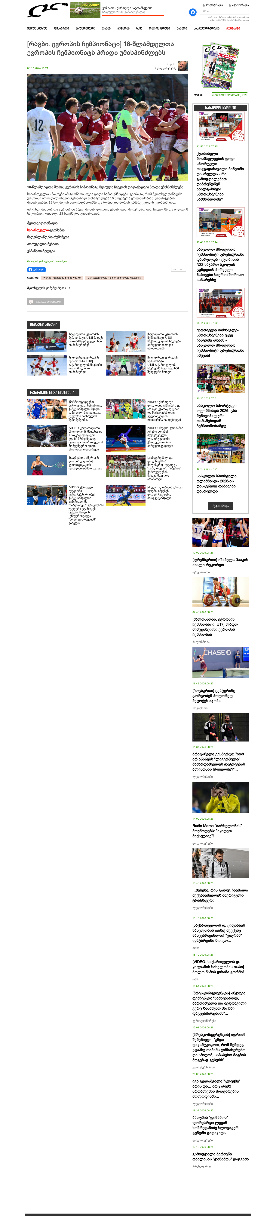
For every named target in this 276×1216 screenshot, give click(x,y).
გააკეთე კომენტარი (48, 302)
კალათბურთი (85, 28)
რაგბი (106, 28)
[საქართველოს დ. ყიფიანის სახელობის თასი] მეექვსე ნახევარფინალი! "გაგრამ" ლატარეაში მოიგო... (218, 933)
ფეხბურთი (61, 28)
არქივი (198, 95)
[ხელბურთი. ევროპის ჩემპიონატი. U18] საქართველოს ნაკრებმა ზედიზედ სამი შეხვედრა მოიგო (163, 364)
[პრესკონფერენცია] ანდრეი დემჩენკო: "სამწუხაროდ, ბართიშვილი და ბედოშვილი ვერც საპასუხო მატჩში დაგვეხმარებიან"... (219, 1003)
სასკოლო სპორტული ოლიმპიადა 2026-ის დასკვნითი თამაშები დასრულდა (217, 484)
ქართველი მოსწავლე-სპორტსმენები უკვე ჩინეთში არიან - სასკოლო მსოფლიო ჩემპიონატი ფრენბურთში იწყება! (220, 343)
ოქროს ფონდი (159, 28)
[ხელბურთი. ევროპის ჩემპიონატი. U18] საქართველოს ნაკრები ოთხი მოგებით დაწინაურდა (85, 364)
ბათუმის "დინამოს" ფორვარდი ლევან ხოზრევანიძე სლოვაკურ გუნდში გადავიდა (215, 1125)
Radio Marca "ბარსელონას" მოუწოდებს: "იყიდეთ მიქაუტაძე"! (217, 831)
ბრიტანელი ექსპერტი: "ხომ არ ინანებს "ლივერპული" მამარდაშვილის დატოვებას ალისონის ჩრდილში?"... (218, 762)
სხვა (139, 28)
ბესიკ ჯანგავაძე (165, 68)
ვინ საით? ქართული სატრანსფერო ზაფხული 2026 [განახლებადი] (127, 10)
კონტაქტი (233, 28)
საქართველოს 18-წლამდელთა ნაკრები (114, 278)
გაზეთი (182, 28)
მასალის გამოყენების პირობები (47, 261)
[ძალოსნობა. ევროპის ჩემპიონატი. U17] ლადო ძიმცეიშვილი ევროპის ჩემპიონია (215, 627)
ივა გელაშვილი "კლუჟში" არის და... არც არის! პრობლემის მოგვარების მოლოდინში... (216, 1089)
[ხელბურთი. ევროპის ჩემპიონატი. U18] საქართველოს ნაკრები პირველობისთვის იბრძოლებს (164, 341)
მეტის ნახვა (221, 506)
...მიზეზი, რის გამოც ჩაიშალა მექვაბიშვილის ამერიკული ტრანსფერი (220, 895)
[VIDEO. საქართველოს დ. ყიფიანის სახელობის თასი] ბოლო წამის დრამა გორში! (218, 967)
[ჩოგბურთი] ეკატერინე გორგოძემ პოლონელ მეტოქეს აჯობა (213, 695)
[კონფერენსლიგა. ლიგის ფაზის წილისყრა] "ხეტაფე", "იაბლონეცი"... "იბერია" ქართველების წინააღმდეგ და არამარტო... (164, 468)
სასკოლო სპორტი (206, 28)
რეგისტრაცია (214, 4)
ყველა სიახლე (37, 28)
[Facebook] (193, 12)
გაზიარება (38, 269)
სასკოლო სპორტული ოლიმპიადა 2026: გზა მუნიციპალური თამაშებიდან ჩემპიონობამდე (217, 415)
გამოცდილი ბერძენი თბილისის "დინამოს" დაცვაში (220, 1157)
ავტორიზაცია (240, 4)
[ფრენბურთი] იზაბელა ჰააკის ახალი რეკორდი (220, 562)
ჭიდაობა (123, 28)
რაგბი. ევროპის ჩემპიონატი (62, 278)
